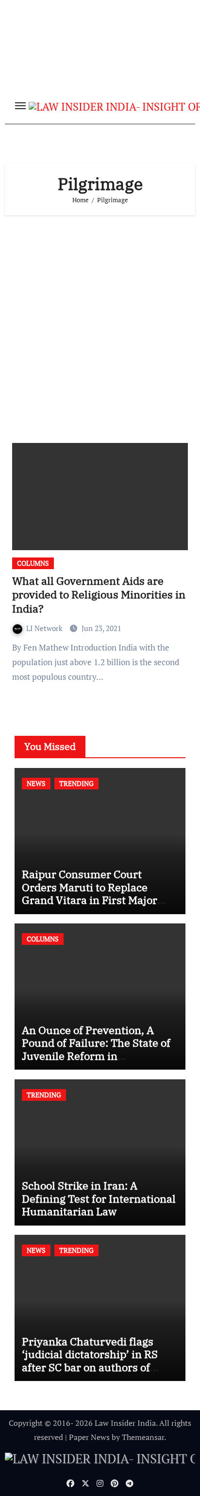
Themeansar (143, 1437)
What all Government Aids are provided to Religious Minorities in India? (98, 594)
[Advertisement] (100, 325)
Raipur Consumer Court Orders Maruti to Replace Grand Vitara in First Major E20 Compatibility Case (89, 893)
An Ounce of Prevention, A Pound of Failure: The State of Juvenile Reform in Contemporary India (96, 1049)
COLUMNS (33, 563)
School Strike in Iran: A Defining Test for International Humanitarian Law (99, 1198)
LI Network (45, 628)
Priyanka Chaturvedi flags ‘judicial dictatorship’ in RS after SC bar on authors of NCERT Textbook (90, 1360)
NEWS (36, 783)
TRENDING (76, 783)
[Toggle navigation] (20, 105)
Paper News (89, 1437)
